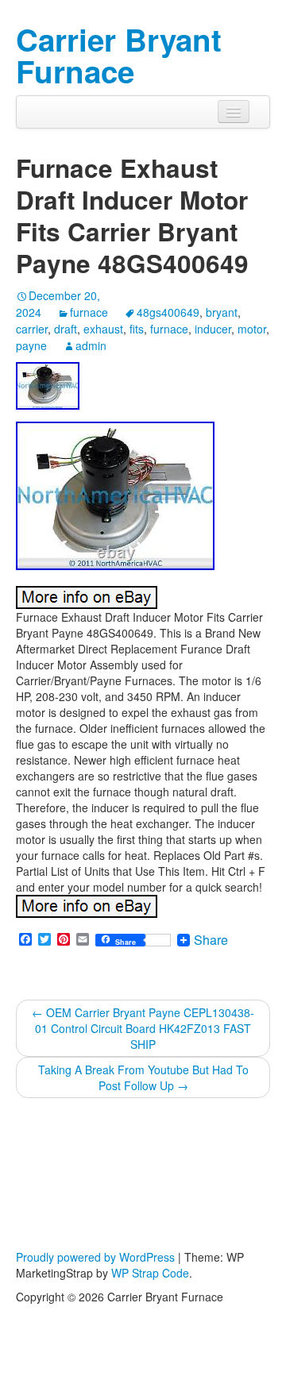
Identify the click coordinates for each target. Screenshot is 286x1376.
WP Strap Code (150, 1273)
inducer (213, 329)
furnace (89, 312)
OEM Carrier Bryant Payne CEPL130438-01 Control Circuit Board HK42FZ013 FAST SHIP (143, 1028)
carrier (32, 329)
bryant (222, 312)
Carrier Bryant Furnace (119, 55)
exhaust (103, 329)
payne (31, 345)
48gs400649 (168, 312)
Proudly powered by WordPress (95, 1257)
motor (252, 329)
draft (65, 329)
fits (136, 329)
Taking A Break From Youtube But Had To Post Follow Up (143, 1077)
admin (90, 345)
